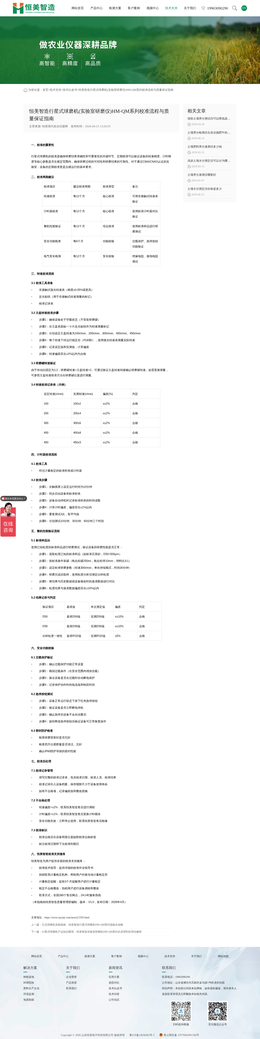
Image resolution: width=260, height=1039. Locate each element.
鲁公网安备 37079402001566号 (181, 1035)
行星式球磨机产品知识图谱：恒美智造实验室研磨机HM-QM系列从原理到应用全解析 (92, 931)
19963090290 (217, 8)
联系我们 (71, 988)
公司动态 (114, 999)
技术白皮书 (70, 89)
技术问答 (114, 994)
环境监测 (28, 994)
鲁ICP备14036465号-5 (142, 1035)
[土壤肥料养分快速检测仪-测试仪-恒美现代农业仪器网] (34, 8)
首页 (45, 89)
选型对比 (114, 982)
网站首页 (78, 8)
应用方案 (114, 977)
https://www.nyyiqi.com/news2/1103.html (67, 917)
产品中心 (96, 8)
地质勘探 (28, 999)
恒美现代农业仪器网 (55, 126)
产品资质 (71, 982)
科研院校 (28, 982)
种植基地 (28, 977)
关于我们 (190, 8)
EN (244, 8)
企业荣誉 (71, 977)
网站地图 (223, 956)
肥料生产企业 (31, 988)
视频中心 (153, 8)
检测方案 (115, 8)
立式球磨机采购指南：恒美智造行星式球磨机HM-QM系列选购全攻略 (82, 924)
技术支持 (171, 8)
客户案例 (134, 8)
